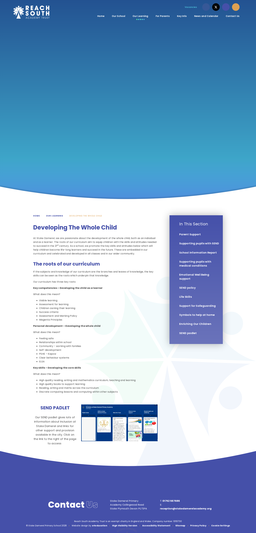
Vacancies (191, 7)
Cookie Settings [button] (220, 525)
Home (36, 215)
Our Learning (54, 215)
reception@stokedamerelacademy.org (186, 508)
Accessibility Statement (156, 525)
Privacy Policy (198, 525)
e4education (99, 525)
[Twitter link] (216, 7)
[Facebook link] (206, 7)
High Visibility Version (124, 525)
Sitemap (180, 525)
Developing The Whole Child (85, 215)
